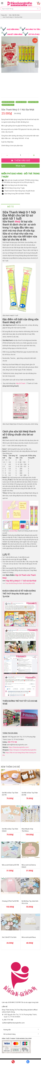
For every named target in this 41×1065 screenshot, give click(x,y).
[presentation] (10, 206)
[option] (20, 54)
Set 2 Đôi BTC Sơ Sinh (9, 937)
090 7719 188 (12, 742)
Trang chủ (4, 15)
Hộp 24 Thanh (20, 383)
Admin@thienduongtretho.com (14, 1023)
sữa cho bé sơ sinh (8, 102)
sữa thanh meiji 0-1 (8, 104)
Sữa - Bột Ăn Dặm (14, 15)
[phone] (13, 1061)
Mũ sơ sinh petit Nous (29, 937)
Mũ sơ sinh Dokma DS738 (10, 865)
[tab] (10, 206)
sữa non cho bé (21, 102)
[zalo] (27, 1061)
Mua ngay (20, 165)
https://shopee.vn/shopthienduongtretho (22, 750)
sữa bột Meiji (13, 531)
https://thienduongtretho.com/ (19, 747)
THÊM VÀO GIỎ (22, 160)
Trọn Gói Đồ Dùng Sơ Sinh (13, 583)
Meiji (17, 221)
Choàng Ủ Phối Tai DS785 (10, 901)
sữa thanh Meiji (33, 102)
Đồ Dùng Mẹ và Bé (29, 583)
